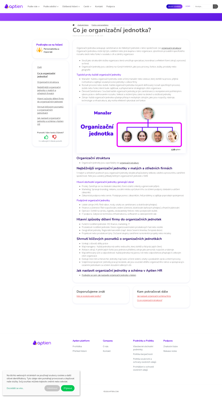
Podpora (110, 6)
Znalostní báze (83, 25)
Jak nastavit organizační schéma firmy (154, 296)
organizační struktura (171, 48)
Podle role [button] (34, 6)
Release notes (170, 351)
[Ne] (55, 137)
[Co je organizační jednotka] (131, 129)
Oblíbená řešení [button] (71, 6)
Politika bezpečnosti (143, 354)
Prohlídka (77, 346)
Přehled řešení (80, 351)
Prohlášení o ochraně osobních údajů (143, 368)
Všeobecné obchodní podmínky (143, 348)
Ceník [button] (87, 6)
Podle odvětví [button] (51, 6)
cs (186, 6)
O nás (105, 346)
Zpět (39, 67)
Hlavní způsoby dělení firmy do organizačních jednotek (50, 100)
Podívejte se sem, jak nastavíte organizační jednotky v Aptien (109, 275)
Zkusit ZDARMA (174, 6)
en (189, 6)
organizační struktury (129, 162)
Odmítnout (52, 388)
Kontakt (99, 6)
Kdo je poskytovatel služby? (89, 296)
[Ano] (46, 137)
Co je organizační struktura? (149, 300)
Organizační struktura (48, 82)
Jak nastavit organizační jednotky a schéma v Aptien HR (50, 121)
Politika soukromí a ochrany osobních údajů (144, 360)
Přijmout (68, 388)
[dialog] (41, 382)
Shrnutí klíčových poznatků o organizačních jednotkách (50, 109)
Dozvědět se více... (15, 388)
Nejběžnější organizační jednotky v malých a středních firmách (49, 90)
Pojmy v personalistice (100, 25)
